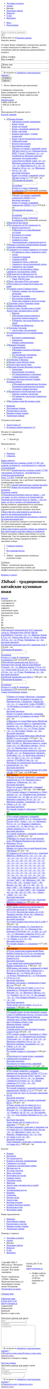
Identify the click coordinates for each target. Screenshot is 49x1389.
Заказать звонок (24, 38)
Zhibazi (14, 449)
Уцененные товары (15, 415)
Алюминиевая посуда (17, 1190)
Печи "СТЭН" (7, 477)
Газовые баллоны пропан (18, 1205)
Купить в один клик (31, 1353)
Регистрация (12, 25)
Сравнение (33, 188)
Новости (11, 13)
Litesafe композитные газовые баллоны (29, 485)
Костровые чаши (14, 1210)
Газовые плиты (14, 1178)
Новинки (11, 406)
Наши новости (8, 460)
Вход (9, 22)
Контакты (11, 18)
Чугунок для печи (15, 1170)
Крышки (11, 1192)
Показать (11, 453)
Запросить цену (25, 1384)
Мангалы (11, 1183)
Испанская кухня (14, 1207)
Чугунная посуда (14, 1158)
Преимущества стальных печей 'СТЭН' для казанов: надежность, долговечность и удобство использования (24, 472)
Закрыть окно (7, 100)
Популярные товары (16, 408)
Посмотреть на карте (11, 1289)
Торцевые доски (14, 1180)
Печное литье (13, 1197)
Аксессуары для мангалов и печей (22, 1185)
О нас (9, 15)
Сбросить (11, 456)
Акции (10, 6)
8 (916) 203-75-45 (9, 1301)
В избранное (18, 190)
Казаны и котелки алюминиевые (22, 1161)
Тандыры (11, 1188)
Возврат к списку (9, 575)
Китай (14, 439)
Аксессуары (12, 1200)
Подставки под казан (16, 1175)
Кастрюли (11, 1156)
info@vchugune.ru (34, 1268)
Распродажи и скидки (17, 411)
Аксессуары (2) (14, 425)
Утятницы (11, 1195)
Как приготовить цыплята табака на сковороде (23, 531)
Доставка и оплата (15, 3)
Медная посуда (13, 1168)
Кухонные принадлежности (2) (21, 427)
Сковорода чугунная (16, 1163)
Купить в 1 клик (19, 188)
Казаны (10, 1153)
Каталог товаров (8, 114)
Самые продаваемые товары (14, 692)
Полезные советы (15, 11)
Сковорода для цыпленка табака (21, 1166)
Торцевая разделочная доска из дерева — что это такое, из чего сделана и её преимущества (23, 500)
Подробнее (17, 185)
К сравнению (23, 657)
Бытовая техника (14, 1202)
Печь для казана (14, 1173)
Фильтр (4, 598)
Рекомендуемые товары (17, 413)
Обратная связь (8, 1298)
